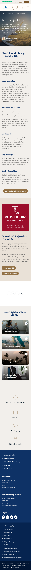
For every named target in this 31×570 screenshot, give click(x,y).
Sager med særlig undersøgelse (13, 557)
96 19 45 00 (18, 2)
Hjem (3, 13)
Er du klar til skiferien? (13, 347)
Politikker (7, 545)
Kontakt (26, 2)
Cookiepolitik (8, 538)
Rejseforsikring (10, 331)
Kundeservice (9, 458)
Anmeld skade (9, 455)
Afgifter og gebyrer (10, 526)
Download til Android (10, 273)
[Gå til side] (26, 323)
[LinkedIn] (17, 293)
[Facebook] (9, 293)
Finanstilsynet (8, 532)
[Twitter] (13, 293)
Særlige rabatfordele (10, 548)
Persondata (7, 535)
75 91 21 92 (5, 503)
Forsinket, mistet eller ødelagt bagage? (12, 376)
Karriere (7, 465)
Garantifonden (8, 529)
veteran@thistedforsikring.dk (9, 505)
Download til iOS (9, 268)
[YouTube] (15, 517)
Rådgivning (10, 13)
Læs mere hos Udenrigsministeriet (15, 191)
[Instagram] (7, 517)
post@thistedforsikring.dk (8, 487)
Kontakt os (8, 469)
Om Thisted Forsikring (12, 462)
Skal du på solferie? (11, 362)
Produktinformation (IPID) (12, 551)
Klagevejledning (9, 542)
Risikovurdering (9, 554)
